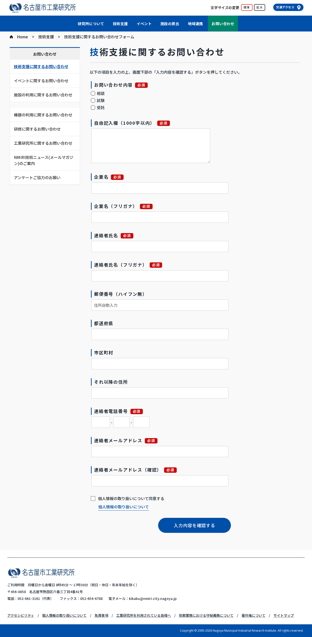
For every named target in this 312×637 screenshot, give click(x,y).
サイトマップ (283, 615)
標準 (247, 7)
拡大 (259, 7)
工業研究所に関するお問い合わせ (43, 143)
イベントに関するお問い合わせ (41, 80)
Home (22, 37)
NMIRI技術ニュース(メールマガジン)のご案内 (43, 160)
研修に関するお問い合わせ (37, 129)
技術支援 (120, 23)
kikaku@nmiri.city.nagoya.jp (153, 598)
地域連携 (195, 23)
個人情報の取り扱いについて (123, 507)
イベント (144, 23)
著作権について (253, 615)
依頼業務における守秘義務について (206, 615)
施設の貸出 (169, 23)
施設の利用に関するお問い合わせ (43, 95)
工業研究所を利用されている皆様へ (143, 615)
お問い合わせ (223, 23)
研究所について (91, 23)
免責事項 (101, 615)
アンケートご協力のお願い (37, 177)
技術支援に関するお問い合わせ (41, 66)
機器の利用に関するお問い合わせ (43, 115)
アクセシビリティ (20, 615)
